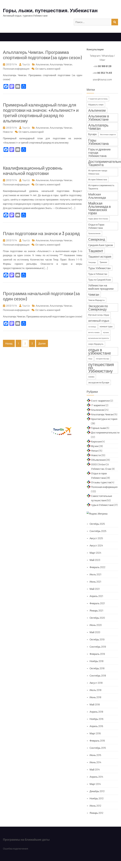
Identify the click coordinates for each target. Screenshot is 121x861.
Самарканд (96, 239)
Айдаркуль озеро (95, 104)
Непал (94, 450)
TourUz (26, 64)
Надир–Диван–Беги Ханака (98, 219)
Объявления (98, 459)
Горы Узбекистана (98, 142)
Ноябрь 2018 (96, 661)
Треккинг (103, 262)
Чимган (93, 294)
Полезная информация (16, 68)
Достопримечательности (105, 432)
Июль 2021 (95, 574)
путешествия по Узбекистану (101, 367)
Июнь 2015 (95, 754)
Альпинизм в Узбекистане (98, 117)
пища (90, 359)
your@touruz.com (102, 79)
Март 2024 (95, 552)
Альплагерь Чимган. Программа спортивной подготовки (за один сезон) (42, 54)
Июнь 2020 (96, 624)
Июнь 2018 (95, 697)
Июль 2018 (95, 689)
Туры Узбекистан (99, 268)
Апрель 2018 (96, 711)
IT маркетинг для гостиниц (97, 99)
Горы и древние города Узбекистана (99, 152)
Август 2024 (96, 545)
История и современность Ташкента (101, 187)
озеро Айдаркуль (95, 344)
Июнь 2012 (95, 805)
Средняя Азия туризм (100, 244)
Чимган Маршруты (96, 300)
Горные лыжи (98, 427)
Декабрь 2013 (97, 791)
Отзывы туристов (101, 482)
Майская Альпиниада (97, 195)
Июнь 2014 (95, 762)
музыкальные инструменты (98, 338)
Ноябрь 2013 (96, 798)
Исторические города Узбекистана (97, 172)
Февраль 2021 (97, 603)
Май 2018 (95, 704)
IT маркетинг (98, 405)
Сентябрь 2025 (98, 530)
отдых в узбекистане (99, 351)
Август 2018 (96, 682)
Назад (8, 343)
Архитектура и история (104, 418)
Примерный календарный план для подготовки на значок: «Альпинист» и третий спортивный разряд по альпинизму (41, 112)
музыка (106, 332)
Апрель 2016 (96, 726)
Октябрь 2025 (97, 523)
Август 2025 (96, 538)
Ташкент (95, 250)
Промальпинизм (94, 233)
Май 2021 (95, 588)
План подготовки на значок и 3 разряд (41, 233)
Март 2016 (95, 733)
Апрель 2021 (96, 595)
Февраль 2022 (97, 567)
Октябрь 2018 (97, 668)
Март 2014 (95, 783)
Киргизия (96, 441)
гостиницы (92, 327)
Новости (8, 131)
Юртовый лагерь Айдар (98, 315)
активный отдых (98, 320)
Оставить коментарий (47, 68)
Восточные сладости (108, 134)
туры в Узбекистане (102, 504)
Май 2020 (95, 632)
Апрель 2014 (96, 776)
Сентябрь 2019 (98, 646)
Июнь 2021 (95, 581)
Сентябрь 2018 (98, 675)
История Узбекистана (97, 179)
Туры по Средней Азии (99, 279)
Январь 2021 (96, 610)
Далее (42, 343)
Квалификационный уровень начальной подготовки (32, 170)
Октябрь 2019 (97, 639)
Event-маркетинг (100, 400)
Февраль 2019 (97, 653)
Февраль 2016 (97, 740)
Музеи (94, 446)
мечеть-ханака (93, 332)
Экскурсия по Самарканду (98, 307)
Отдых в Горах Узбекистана (96, 226)
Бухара (92, 134)
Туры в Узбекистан (97, 274)
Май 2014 (95, 769)
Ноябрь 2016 (96, 718)
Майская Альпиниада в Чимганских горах (99, 208)
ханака (91, 376)
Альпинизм (42, 64)
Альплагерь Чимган (61, 64)
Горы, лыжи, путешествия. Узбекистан (50, 10)
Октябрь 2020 (97, 617)
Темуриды (92, 262)
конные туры (106, 326)
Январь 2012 (96, 812)
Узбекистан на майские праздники (101, 287)
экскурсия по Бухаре (98, 382)
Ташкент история (99, 256)
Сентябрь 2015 (98, 747)
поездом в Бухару (102, 359)
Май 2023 (95, 559)
